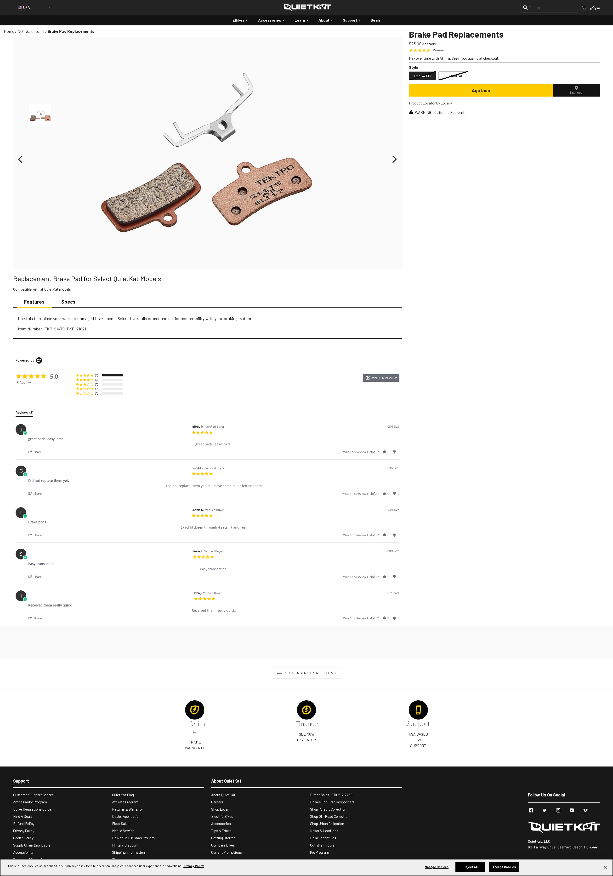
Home (9, 31)
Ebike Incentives (323, 838)
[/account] (595, 7)
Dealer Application (126, 816)
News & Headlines (324, 831)
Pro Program (319, 852)
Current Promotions (226, 852)
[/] (564, 828)
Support (354, 19)
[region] (306, 867)
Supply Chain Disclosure (32, 845)
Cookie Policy (23, 838)
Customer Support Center (33, 795)
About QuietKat (223, 795)
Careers (217, 802)
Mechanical (453, 76)
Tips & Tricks (221, 831)
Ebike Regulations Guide (32, 809)
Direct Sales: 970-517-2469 (331, 795)
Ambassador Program (30, 802)
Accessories (273, 19)
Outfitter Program (324, 845)
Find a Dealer (23, 816)
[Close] (605, 867)
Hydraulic (422, 76)
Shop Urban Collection (327, 823)
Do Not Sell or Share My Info (133, 838)
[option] (40, 116)
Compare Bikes (223, 845)
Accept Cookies (504, 867)
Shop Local (219, 809)
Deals (376, 20)
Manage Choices (436, 867)
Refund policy (23, 823)
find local (576, 92)
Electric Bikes (222, 816)
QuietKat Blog (123, 795)
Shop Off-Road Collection (329, 816)
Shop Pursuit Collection (328, 809)
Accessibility (23, 852)
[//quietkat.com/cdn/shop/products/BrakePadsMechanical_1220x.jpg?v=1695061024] (40, 115)
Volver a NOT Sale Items (310, 673)
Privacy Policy (23, 831)
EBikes (243, 19)
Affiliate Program (125, 802)
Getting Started (223, 838)
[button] (20, 159)
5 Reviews (437, 50)
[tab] (24, 413)
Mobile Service (123, 831)
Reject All (470, 867)
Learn (304, 19)
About (327, 19)
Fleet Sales (121, 823)
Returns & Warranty (127, 809)
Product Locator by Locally (430, 103)
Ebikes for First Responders (332, 802)
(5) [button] (96, 375)
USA (26, 7)
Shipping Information (128, 852)
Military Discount (125, 845)
